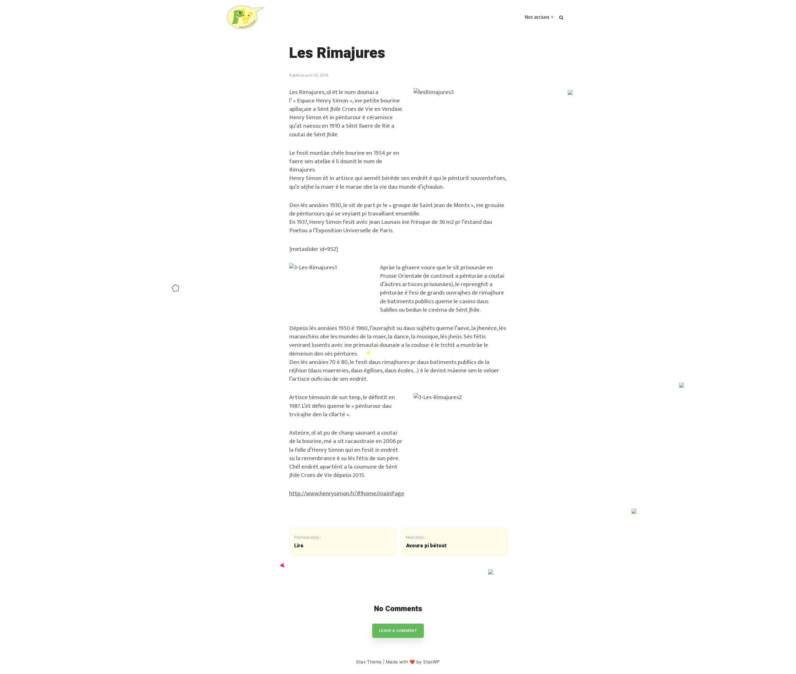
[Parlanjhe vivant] (245, 17)
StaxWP (431, 661)
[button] (561, 17)
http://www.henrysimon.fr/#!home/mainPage (346, 493)
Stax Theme (369, 661)
